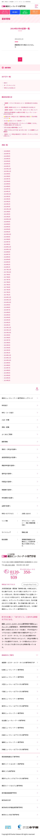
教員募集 (5, 539)
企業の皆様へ (6, 506)
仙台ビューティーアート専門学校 (13, 677)
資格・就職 (5, 427)
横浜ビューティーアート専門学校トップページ (17, 398)
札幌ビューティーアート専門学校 (13, 670)
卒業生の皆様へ (7, 482)
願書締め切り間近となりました (24, 46)
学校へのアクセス (35, 12)
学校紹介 (5, 405)
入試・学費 (5, 420)
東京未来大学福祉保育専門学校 (12, 807)
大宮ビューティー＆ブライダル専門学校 (15, 684)
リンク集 (5, 521)
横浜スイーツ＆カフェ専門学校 (12, 786)
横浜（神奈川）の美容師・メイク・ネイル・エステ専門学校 (16, 1)
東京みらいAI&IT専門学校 (10, 815)
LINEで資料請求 (25, 12)
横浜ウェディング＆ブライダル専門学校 (15, 778)
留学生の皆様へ (7, 473)
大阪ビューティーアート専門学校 (13, 728)
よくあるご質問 (7, 434)
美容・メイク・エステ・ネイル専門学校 (15, 624)
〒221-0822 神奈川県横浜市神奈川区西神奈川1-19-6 (19, 562)
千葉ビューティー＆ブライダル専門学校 (15, 691)
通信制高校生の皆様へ (9, 457)
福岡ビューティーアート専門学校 (13, 742)
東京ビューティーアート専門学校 (13, 699)
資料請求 (14, 12)
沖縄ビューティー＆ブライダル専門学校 (15, 749)
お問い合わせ (26, 513)
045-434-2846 (10, 565)
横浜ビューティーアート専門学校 (13, 713)
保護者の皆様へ (7, 490)
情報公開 (25, 532)
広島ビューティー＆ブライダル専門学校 (15, 735)
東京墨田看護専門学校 (9, 793)
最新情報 (5, 442)
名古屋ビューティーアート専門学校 (13, 720)
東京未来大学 (6, 800)
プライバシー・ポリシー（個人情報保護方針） (28, 523)
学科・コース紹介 (8, 413)
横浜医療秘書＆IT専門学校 (11, 757)
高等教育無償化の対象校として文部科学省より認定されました (28, 542)
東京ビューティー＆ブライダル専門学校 (15, 706)
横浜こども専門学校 (8, 771)
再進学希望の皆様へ (8, 465)
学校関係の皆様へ (8, 498)
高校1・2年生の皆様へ (9, 449)
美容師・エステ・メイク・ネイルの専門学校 (18, 662)
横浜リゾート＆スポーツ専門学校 (13, 764)
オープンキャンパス (5, 12)
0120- (22, 574)
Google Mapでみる (29, 584)
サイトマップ (6, 532)
